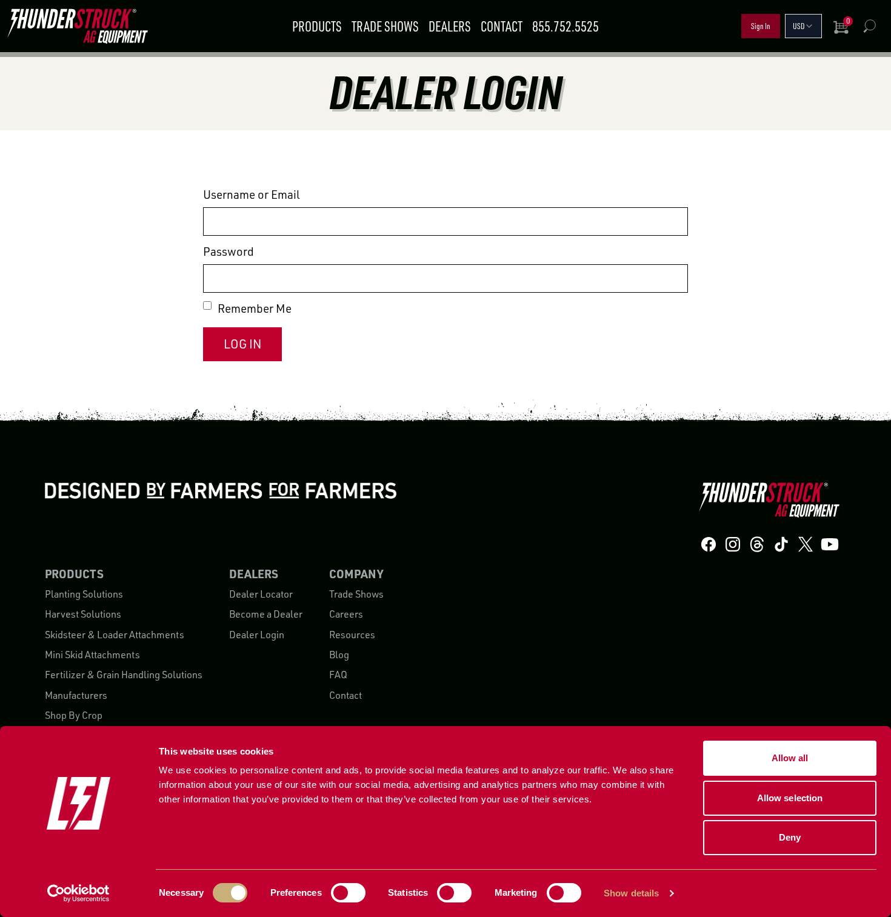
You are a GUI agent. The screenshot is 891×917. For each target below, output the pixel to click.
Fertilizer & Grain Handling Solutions (123, 675)
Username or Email (251, 194)
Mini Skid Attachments (92, 655)
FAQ (338, 675)
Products (317, 26)
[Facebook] (708, 544)
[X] (805, 544)
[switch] (348, 892)
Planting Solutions (84, 594)
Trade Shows (385, 26)
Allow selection (790, 798)
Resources (352, 635)
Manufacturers (76, 695)
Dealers (450, 26)
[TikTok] (781, 544)
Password (228, 251)
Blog (339, 655)
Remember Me (255, 308)
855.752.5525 (565, 26)
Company (356, 573)
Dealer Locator (261, 594)
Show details (631, 893)
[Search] (869, 26)
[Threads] (757, 544)
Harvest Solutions (83, 614)
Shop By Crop (73, 715)
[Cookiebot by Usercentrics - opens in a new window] (78, 893)
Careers (346, 614)
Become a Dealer (265, 614)
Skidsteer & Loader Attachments (114, 635)
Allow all (790, 758)
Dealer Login (256, 635)
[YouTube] (830, 544)
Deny (790, 837)
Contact (501, 26)
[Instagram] (733, 544)
